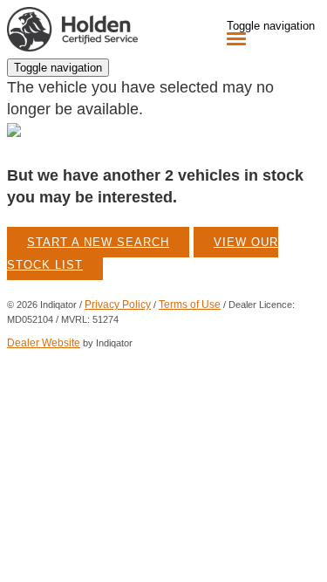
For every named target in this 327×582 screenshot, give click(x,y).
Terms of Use (190, 304)
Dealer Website (43, 343)
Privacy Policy (118, 304)
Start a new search (98, 242)
